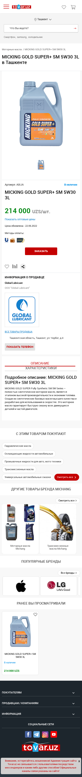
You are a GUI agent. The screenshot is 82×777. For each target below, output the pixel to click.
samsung (22, 37)
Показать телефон (19, 346)
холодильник (35, 37)
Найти (75, 28)
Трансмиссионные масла (19, 469)
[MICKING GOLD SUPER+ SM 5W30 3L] (20, 631)
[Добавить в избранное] (7, 266)
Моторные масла (12, 49)
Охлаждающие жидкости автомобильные (29, 453)
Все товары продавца (18, 331)
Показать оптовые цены (20, 219)
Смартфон (10, 37)
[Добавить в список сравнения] (14, 267)
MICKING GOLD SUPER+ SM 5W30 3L (20, 655)
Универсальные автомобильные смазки (28, 477)
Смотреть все (67, 500)
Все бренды (68, 572)
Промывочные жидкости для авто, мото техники (33, 461)
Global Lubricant (14, 283)
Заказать (41, 251)
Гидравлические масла (18, 445)
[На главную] (21, 7)
